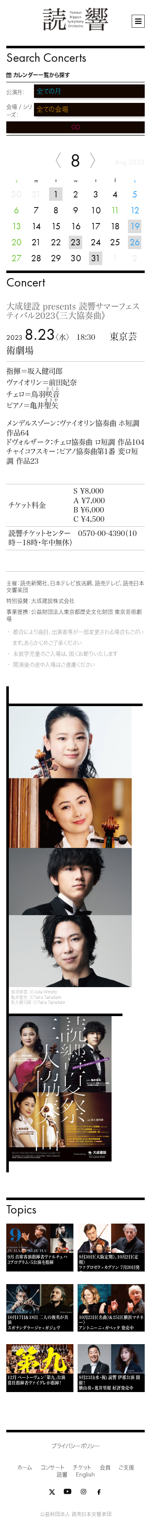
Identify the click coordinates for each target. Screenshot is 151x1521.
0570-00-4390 (101, 533)
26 (135, 242)
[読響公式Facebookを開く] (99, 1493)
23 (75, 242)
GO (75, 127)
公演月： (15, 92)
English (85, 1474)
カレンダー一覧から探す (41, 75)
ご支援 (126, 1467)
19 (135, 226)
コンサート (53, 1467)
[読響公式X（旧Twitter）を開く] (52, 1493)
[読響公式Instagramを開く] (83, 1493)
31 (96, 258)
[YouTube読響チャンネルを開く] (67, 1493)
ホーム (24, 1467)
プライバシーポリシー (76, 1446)
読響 (62, 1474)
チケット (82, 1467)
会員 (105, 1467)
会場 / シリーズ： (19, 111)
